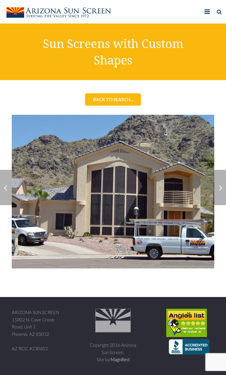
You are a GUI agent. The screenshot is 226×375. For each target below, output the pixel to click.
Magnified (120, 359)
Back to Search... (113, 99)
